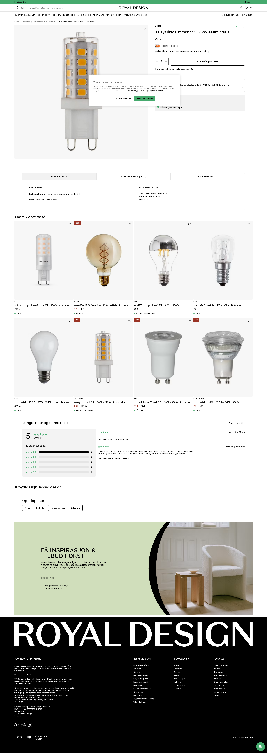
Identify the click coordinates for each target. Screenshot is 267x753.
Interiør (177, 675)
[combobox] (249, 2)
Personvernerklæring (142, 682)
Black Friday (219, 689)
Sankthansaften (221, 682)
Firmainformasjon (141, 675)
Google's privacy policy (153, 91)
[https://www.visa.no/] (19, 737)
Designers (138, 695)
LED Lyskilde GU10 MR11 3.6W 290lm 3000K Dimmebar (162, 402)
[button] (249, 2)
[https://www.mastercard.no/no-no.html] (28, 737)
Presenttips (218, 672)
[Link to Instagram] (23, 725)
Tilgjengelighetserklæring (144, 699)
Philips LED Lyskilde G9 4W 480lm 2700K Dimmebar (42, 305)
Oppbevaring (179, 685)
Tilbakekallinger (140, 702)
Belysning (178, 669)
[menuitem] (18, 15)
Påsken (217, 669)
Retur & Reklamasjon (142, 689)
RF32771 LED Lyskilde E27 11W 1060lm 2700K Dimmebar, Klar (156, 305)
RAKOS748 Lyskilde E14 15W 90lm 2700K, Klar (217, 305)
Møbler (176, 665)
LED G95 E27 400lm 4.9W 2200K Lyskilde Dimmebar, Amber (102, 305)
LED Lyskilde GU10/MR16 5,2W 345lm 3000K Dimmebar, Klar (216, 402)
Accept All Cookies (144, 98)
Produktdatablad (170, 46)
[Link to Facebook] (16, 725)
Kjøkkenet (178, 682)
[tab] (59, 176)
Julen (216, 695)
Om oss (137, 672)
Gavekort (137, 669)
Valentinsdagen (221, 665)
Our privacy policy (135, 91)
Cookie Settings (123, 98)
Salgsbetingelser (140, 679)
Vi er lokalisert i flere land (24, 675)
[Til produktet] (200, 85)
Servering (178, 672)
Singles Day (219, 685)
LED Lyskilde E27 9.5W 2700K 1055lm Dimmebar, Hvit (42, 402)
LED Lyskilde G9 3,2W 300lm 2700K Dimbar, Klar (99, 402)
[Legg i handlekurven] (240, 85)
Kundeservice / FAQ (141, 665)
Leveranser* (138, 685)
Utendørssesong (221, 675)
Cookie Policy (139, 692)
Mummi (217, 679)
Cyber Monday (220, 692)
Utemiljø (177, 689)
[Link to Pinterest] (30, 725)
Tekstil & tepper (180, 679)
